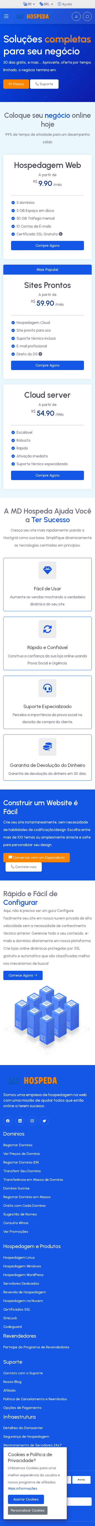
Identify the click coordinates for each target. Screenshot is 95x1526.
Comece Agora (21, 975)
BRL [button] (46, 4)
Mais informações (22, 1488)
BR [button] (29, 4)
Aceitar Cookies (26, 1499)
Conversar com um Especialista (38, 857)
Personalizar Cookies (28, 1510)
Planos (18, 84)
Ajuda (66, 4)
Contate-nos (25, 867)
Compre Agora (47, 245)
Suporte (46, 84)
